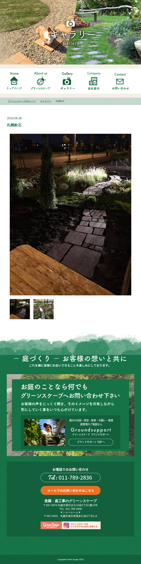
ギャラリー (45, 101)
